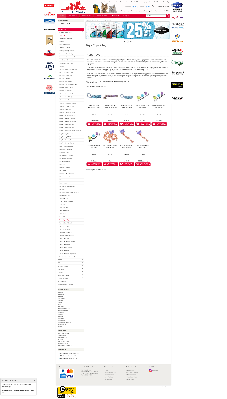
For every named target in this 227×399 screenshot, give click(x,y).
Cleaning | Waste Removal (67, 112)
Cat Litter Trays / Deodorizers (68, 69)
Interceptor (61, 312)
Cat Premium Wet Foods (66, 75)
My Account (115, 16)
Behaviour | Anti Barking (66, 54)
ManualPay (166, 2)
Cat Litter (62, 66)
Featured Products (101, 16)
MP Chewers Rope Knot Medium (69, 356)
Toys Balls (62, 204)
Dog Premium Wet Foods (66, 143)
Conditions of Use (63, 337)
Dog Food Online (136, 2)
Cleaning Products (63, 278)
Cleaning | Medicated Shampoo (68, 103)
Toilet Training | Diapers (66, 201)
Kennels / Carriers (64, 167)
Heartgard (60, 306)
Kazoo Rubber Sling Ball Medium (69, 353)
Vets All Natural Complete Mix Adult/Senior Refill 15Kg (18, 391)
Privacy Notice (62, 335)
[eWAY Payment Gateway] (66, 397)
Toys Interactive (64, 210)
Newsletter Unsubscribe (65, 345)
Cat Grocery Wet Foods (66, 63)
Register (147, 7)
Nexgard (60, 316)
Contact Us (107, 2)
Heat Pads (62, 164)
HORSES (60, 272)
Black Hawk (61, 298)
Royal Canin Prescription (65, 322)
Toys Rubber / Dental (65, 223)
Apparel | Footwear (64, 47)
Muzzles (61, 180)
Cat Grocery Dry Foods (66, 60)
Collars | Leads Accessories (67, 118)
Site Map (60, 339)
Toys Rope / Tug (64, 220)
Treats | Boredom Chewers (67, 241)
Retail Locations (124, 2)
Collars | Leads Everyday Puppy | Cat (70, 130)
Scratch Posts (63, 198)
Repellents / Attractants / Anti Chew (69, 192)
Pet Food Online (156, 2)
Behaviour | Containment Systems (69, 57)
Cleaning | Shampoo (65, 109)
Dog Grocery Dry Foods (66, 133)
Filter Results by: (91, 82)
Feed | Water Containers (66, 146)
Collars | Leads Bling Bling (66, 124)
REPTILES (61, 269)
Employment (146, 2)
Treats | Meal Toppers (65, 247)
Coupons (126, 16)
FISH (59, 263)
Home (62, 16)
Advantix (60, 296)
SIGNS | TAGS (62, 281)
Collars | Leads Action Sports (67, 121)
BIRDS (60, 260)
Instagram (155, 370)
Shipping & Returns (63, 333)
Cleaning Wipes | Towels (66, 87)
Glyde (59, 304)
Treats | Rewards (64, 250)
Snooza (60, 326)
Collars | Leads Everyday (66, 127)
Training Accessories (65, 232)
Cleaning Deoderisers (65, 81)
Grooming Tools (64, 152)
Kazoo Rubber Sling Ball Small (68, 358)
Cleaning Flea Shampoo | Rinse (68, 84)
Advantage (61, 294)
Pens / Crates (63, 183)
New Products (73, 16)
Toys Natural (63, 217)
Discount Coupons (63, 343)
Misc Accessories (64, 44)
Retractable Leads (64, 195)
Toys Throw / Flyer (64, 229)
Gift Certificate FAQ (63, 341)
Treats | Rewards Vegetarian (67, 253)
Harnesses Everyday (65, 158)
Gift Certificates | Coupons (65, 284)
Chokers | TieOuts (64, 78)
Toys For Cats (63, 207)
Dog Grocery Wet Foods (66, 137)
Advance (60, 292)
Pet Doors (62, 189)
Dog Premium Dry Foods (66, 140)
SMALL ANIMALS (63, 266)
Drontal (60, 302)
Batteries (62, 41)
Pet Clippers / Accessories (67, 186)
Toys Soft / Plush (64, 226)
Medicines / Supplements (66, 173)
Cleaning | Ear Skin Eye (66, 97)
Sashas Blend (62, 324)
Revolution (61, 318)
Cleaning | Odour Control (66, 106)
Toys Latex (62, 213)
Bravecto (60, 300)
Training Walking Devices (66, 235)
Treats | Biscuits (64, 238)
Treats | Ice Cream (64, 244)
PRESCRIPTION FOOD (65, 32)
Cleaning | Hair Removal (66, 100)
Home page (99, 2)
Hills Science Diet (63, 310)
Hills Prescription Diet (64, 308)
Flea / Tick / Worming (65, 149)
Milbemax (60, 314)
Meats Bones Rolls (63, 275)
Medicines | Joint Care (65, 177)
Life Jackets (62, 170)
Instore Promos (86, 16)
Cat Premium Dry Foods (66, 72)
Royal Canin (61, 320)
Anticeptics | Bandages (66, 38)
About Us (115, 2)
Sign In (134, 7)
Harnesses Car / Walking (66, 155)
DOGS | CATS (62, 35)
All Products (108, 379)
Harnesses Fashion (65, 161)
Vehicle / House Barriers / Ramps (69, 257)
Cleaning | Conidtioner (65, 90)
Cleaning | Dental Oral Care (67, 94)
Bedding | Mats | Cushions (66, 50)
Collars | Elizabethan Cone (67, 115)
